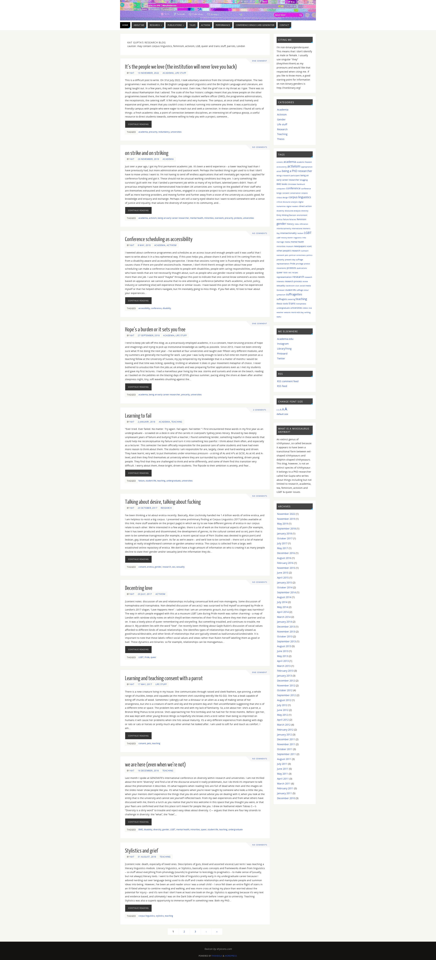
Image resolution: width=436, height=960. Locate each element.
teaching (161, 480)
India (297, 224)
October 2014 (284, 587)
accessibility (144, 308)
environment (302, 215)
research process (293, 281)
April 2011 (283, 778)
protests (238, 218)
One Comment (259, 61)
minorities (209, 218)
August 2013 (284, 646)
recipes (295, 272)
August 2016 (284, 558)
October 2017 (284, 538)
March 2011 (284, 783)
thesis (279, 303)
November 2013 (286, 631)
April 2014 (283, 612)
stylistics (160, 915)
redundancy (164, 131)
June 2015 (282, 572)
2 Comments (259, 410)
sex (173, 566)
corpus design (282, 197)
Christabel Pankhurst (296, 184)
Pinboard (282, 353)
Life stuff (180, 73)
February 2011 (285, 788)
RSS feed (282, 386)
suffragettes (294, 294)
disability (167, 308)
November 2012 (286, 685)
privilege (299, 263)
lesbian (300, 233)
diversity (157, 829)
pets (149, 743)
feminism (301, 219)
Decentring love (138, 588)
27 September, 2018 (149, 335)
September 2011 (286, 754)
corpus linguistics (146, 915)
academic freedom (304, 162)
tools (285, 303)
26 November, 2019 (148, 159)
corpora (304, 193)
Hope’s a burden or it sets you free (155, 330)
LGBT (141, 657)
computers (281, 188)
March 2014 (284, 616)
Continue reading (138, 124)
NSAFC (309, 246)
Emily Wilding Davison (286, 215)
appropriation (306, 167)
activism (153, 218)
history (290, 223)
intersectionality (288, 233)
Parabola (217, 955)
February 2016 (285, 563)
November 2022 (286, 513)
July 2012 (282, 705)
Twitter (281, 358)
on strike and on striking (146, 153)
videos (305, 308)
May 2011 (282, 773)
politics (309, 255)
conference (156, 308)
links (304, 237)
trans (292, 303)
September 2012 (286, 695)
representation (284, 277)
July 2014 (282, 602)
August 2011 (284, 759)
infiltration (303, 224)
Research (166, 507)
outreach (304, 251)
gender (158, 566)
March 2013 (284, 666)
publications (302, 268)
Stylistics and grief (141, 851)
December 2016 (286, 553)
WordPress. (231, 955)
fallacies (292, 219)
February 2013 (285, 670)
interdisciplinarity (284, 228)
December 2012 (286, 680)
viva (310, 308)
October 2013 (284, 636)
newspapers (300, 246)
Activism (172, 245)
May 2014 (282, 607)
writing (307, 312)
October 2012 (284, 690)
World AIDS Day (297, 312)
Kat (132, 73)
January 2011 (284, 793)
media (287, 242)
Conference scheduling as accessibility (158, 239)
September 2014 (286, 592)
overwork (219, 218)
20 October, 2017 (147, 507)
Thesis (280, 139)
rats (289, 272)
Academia (168, 73)
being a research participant (288, 175)
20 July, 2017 (145, 594)
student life (151, 480)
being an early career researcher (173, 218)
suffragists (282, 299)
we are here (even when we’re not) (155, 765)
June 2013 (282, 651)
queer (153, 657)
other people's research (288, 250)
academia (143, 131)
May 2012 (282, 714)
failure (141, 480)
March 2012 (284, 724)
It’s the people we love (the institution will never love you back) (181, 67)
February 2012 (285, 729)
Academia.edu (285, 338)
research (166, 566)
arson (279, 171)
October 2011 (284, 749)
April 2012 (283, 719)
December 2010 (286, 798)
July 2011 (282, 763)
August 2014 (284, 597)
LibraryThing (284, 348)
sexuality (180, 566)
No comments (259, 147)
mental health (196, 218)
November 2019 (286, 518)
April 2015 (283, 577)
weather (280, 312)
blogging (304, 180)
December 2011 (286, 739)
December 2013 (286, 626)
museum (289, 246)
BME (140, 829)
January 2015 (284, 582)
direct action (305, 206)
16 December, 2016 (148, 770)
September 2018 (286, 528)
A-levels (280, 162)
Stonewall (281, 290)
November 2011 (286, 744)
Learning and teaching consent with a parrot (164, 678)
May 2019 (282, 523)
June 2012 (282, 710)
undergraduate (173, 480)
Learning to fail (138, 416)
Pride (147, 657)
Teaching (176, 421)
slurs (297, 285)
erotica (150, 566)
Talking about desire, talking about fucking (163, 502)
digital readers (292, 206)
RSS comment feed (288, 381)
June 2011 (282, 768)
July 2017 (282, 543)
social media (305, 285)
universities (176, 131)
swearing (291, 299)
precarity (153, 131)
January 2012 (284, 734)
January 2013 (284, 675)
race (285, 272)
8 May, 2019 (144, 245)
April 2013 (283, 661)
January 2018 (284, 533)
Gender (281, 119)
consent (142, 566)
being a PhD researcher (297, 171)
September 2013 (286, 641)
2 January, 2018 (146, 421)
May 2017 (282, 548)
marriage (280, 242)
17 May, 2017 (145, 684)
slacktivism (290, 285)
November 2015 (286, 567)
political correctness (297, 255)
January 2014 (284, 621)
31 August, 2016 (147, 856)
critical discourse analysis (287, 202)
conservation (295, 193)
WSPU (279, 317)
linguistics (297, 237)
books (284, 184)
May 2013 (282, 656)
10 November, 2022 (148, 73)
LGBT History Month (285, 237)
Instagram (283, 343)
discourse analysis (293, 210)
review (305, 281)
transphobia (301, 304)
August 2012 (284, 700)
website (287, 312)
